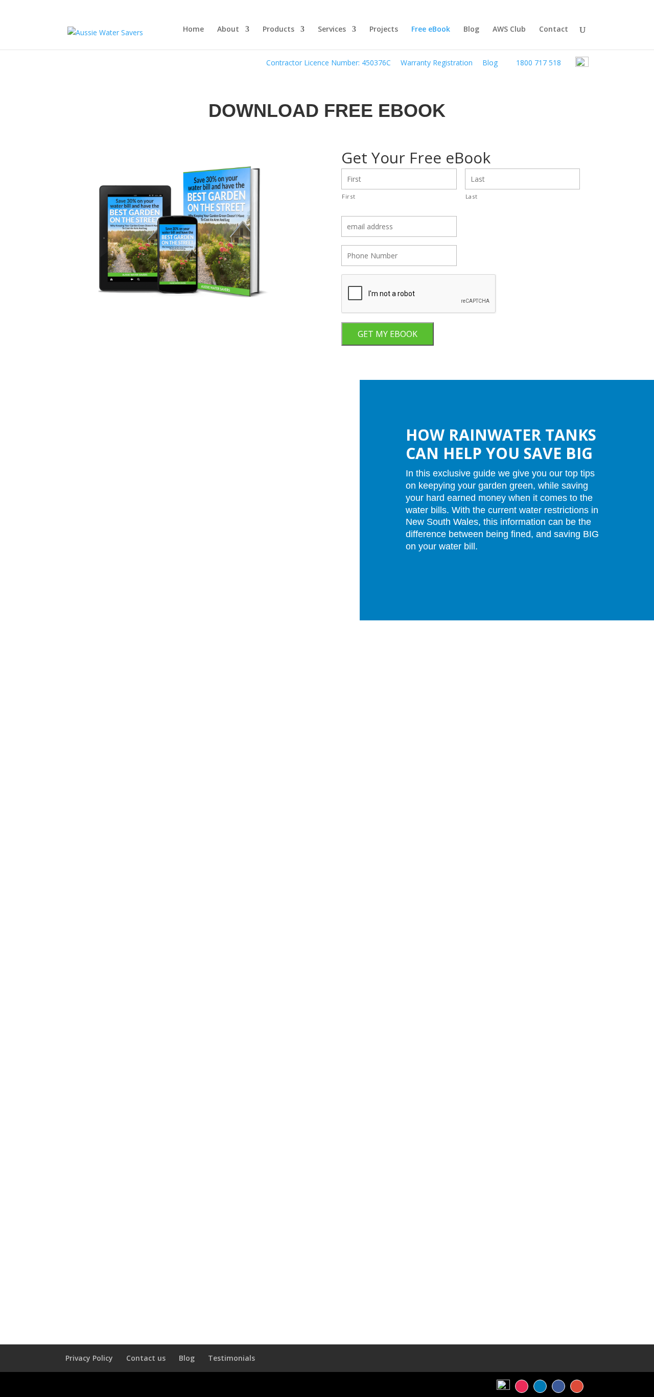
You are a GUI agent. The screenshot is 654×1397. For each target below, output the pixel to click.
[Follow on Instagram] (521, 1386)
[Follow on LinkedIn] (540, 1386)
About (228, 30)
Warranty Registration (437, 62)
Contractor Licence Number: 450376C (328, 62)
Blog (490, 62)
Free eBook (430, 30)
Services (332, 30)
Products (278, 30)
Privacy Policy (89, 1358)
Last (471, 196)
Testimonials (231, 1358)
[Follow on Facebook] (558, 1386)
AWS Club (509, 30)
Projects (383, 30)
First (348, 196)
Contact (553, 30)
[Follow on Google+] (576, 1386)
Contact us (146, 1358)
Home (193, 30)
